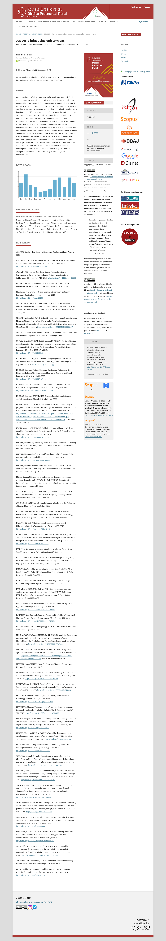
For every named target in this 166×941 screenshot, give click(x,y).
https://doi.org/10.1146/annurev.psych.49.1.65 (34, 701)
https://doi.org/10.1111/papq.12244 (62, 278)
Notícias (113, 22)
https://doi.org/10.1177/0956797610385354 (38, 780)
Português (125, 61)
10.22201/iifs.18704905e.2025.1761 (99, 415)
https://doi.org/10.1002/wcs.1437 (59, 739)
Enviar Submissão (130, 34)
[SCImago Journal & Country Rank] (135, 71)
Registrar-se (136, 7)
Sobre (19, 22)
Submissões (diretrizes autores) (53, 22)
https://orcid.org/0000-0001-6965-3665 (31, 61)
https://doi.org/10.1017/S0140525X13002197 (55, 327)
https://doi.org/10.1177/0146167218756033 (42, 713)
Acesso (147, 7)
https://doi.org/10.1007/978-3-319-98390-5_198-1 (35, 390)
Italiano (124, 57)
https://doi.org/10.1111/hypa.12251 (46, 364)
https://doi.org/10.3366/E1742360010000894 (34, 460)
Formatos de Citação (98, 374)
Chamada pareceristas (84, 22)
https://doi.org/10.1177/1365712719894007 (33, 379)
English (124, 50)
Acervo (31, 22)
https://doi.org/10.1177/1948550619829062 (33, 353)
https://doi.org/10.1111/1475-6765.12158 (32, 543)
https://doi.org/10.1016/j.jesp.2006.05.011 (32, 727)
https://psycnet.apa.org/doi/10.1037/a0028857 (39, 855)
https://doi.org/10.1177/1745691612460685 (33, 437)
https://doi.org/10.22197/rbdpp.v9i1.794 (36, 70)
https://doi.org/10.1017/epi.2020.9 (29, 298)
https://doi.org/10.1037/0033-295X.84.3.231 (54, 690)
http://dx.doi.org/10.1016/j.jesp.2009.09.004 (33, 797)
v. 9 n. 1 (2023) (36, 34)
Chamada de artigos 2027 (30, 27)
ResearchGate (89, 333)
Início (18, 34)
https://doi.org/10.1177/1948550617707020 (45, 644)
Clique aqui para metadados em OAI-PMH (34, 902)
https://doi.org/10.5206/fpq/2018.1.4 (30, 875)
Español (124, 54)
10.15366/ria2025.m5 (93, 437)
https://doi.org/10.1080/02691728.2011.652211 (34, 266)
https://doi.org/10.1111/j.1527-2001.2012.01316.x (35, 609)
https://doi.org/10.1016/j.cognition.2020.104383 (35, 841)
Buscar (102, 22)
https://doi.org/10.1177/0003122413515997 (33, 750)
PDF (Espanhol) (95, 103)
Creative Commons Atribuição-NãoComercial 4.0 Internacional (98, 299)
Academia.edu (100, 330)
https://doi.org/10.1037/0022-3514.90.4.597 (45, 765)
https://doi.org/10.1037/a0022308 (39, 812)
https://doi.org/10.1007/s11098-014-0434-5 (33, 529)
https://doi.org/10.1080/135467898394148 (41, 678)
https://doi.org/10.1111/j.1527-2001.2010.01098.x (35, 621)
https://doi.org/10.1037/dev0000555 (30, 826)
